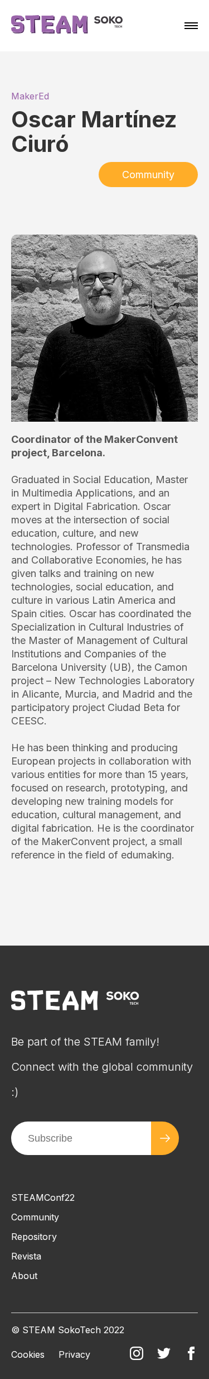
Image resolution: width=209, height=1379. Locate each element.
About (24, 1275)
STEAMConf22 (43, 1197)
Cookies (28, 1354)
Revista (26, 1256)
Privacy (74, 1354)
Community (148, 174)
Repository (34, 1236)
